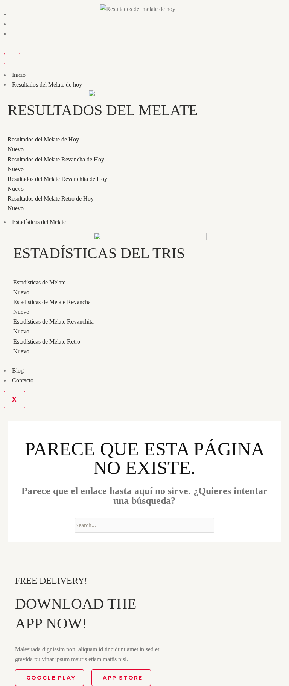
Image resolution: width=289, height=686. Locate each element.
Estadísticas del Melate (39, 222)
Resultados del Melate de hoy (47, 84)
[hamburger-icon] (12, 58)
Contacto (22, 380)
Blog (18, 370)
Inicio (19, 74)
